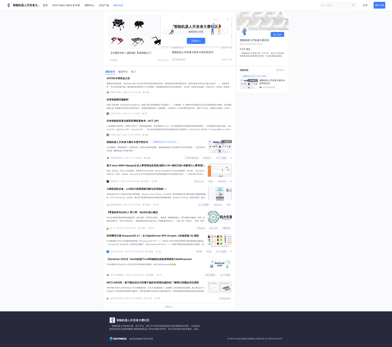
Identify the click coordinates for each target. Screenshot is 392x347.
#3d (209, 251)
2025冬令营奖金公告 (118, 78)
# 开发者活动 (191, 158)
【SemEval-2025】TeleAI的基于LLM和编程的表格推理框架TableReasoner (149, 259)
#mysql (201, 228)
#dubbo (222, 181)
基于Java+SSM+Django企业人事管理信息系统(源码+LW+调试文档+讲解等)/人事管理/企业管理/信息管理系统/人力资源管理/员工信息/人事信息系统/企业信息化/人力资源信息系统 (156, 166)
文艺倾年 (114, 60)
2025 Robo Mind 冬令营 (66, 5)
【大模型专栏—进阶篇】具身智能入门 (130, 52)
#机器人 (207, 158)
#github (218, 204)
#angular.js (224, 298)
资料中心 (89, 5)
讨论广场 (104, 5)
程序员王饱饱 (115, 204)
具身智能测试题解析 (118, 99)
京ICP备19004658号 (273, 339)
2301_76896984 (117, 275)
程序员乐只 (114, 181)
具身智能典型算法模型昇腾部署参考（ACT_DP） (133, 120)
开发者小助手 (115, 92)
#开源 (199, 251)
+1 (231, 158)
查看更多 (280, 70)
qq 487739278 (116, 298)
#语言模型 (210, 275)
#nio (211, 181)
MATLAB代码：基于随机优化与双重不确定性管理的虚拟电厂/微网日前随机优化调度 (153, 282)
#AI (228, 204)
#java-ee (198, 181)
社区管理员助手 (179, 59)
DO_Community (116, 251)
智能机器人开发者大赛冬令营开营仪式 (192, 52)
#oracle (213, 228)
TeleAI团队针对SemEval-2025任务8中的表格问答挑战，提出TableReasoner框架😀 (141, 264)
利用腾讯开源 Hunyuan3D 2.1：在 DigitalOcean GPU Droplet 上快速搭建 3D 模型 (153, 235)
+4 (230, 181)
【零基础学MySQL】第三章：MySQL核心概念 (132, 212)
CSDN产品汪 (177, 48)
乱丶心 (112, 228)
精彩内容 (118, 5)
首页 (45, 5)
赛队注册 (379, 5)
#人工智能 (221, 158)
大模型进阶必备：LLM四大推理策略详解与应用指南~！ (137, 188)
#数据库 (226, 228)
